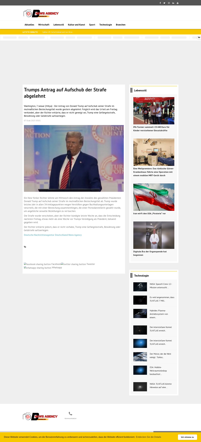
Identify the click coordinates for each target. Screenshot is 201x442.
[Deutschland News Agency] (40, 416)
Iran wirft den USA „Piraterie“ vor (149, 213)
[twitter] (164, 3)
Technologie (105, 24)
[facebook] (160, 3)
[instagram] (169, 3)
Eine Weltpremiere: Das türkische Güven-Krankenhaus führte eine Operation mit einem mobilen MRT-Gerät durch (153, 172)
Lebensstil (58, 24)
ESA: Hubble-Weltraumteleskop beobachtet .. (158, 370)
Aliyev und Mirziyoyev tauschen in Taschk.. (58, 32)
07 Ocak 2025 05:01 (32, 120)
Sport (92, 24)
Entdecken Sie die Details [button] (148, 437)
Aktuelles (29, 24)
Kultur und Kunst (76, 24)
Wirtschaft (43, 24)
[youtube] (177, 3)
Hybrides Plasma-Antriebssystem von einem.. (159, 314)
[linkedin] (173, 3)
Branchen (120, 24)
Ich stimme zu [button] (187, 437)
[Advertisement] (100, 61)
